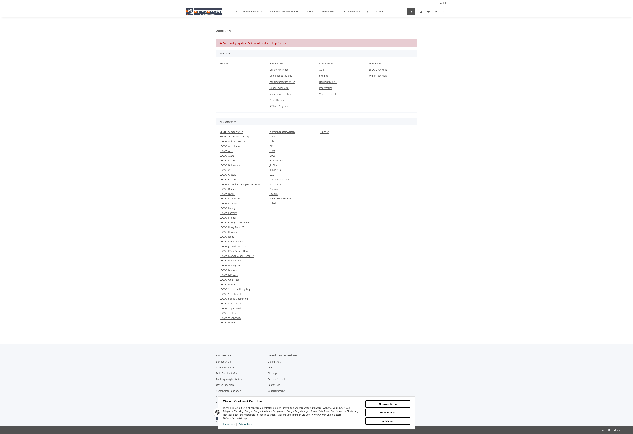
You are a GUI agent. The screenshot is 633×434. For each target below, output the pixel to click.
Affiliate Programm (280, 106)
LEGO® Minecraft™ (230, 260)
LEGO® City (226, 170)
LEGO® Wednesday (230, 317)
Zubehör (274, 203)
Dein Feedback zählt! (281, 75)
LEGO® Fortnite (228, 212)
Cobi (272, 141)
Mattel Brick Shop (279, 179)
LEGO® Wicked (228, 322)
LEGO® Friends (228, 217)
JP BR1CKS (275, 170)
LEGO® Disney (228, 189)
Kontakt (443, 3)
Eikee (272, 150)
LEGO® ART (226, 150)
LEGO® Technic (228, 313)
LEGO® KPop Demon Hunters (236, 251)
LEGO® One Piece (229, 279)
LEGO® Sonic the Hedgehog (235, 289)
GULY (272, 155)
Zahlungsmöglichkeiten (282, 81)
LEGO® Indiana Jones (231, 241)
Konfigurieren (387, 412)
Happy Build (276, 160)
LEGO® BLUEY (227, 160)
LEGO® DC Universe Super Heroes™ (240, 184)
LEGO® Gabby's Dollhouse (234, 222)
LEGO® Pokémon (229, 284)
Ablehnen (387, 421)
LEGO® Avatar (227, 155)
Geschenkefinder (279, 69)
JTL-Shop (616, 429)
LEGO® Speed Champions (234, 298)
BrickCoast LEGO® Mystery (234, 136)
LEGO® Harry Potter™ (232, 227)
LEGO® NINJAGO (229, 274)
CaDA (272, 136)
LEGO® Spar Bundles (231, 294)
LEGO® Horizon (228, 232)
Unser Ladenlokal (279, 87)
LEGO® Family (227, 208)
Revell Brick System (280, 198)
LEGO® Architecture (231, 146)
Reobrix (274, 193)
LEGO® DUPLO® (229, 203)
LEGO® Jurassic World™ (233, 246)
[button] (421, 11)
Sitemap (323, 75)
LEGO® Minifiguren (230, 265)
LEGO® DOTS (227, 193)
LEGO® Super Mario (231, 308)
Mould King (276, 184)
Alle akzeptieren (388, 404)
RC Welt (325, 131)
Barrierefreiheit (327, 81)
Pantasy (274, 189)
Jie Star (273, 165)
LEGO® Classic (228, 174)
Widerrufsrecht (327, 94)
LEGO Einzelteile (351, 11)
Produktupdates (278, 100)
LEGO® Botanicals (230, 165)
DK (271, 146)
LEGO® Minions (228, 270)
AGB (321, 69)
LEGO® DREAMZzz (230, 198)
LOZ (272, 174)
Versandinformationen (282, 94)
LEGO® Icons (227, 236)
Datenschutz (245, 424)
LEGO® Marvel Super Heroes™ (237, 255)
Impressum (229, 424)
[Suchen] (411, 11)
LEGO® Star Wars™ (230, 303)
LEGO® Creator (228, 179)
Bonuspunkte (277, 63)
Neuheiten (328, 11)
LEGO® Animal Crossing (233, 141)
